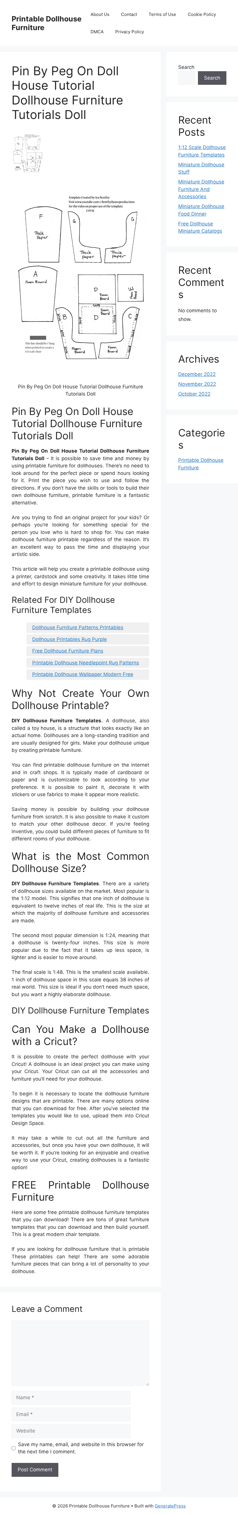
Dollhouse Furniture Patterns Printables (77, 627)
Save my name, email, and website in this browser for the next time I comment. (81, 1448)
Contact (129, 14)
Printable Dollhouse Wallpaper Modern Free (82, 674)
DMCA (97, 31)
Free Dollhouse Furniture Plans (67, 651)
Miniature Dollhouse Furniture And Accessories (201, 189)
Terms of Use (162, 14)
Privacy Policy (129, 31)
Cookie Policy (202, 14)
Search (186, 67)
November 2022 (197, 384)
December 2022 (197, 374)
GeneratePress (170, 1506)
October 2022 (194, 394)
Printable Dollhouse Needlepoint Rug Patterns (85, 663)
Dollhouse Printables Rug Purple (69, 639)
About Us (100, 14)
